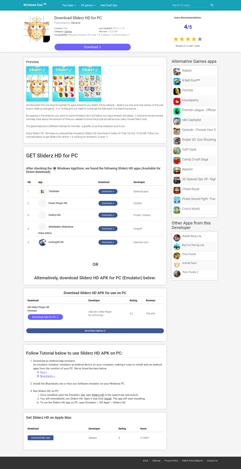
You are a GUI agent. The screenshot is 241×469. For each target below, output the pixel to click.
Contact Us (212, 460)
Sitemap (156, 460)
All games (87, 5)
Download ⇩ (92, 47)
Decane (75, 23)
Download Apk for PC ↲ (45, 317)
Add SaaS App (109, 5)
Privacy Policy (171, 460)
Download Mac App (40, 438)
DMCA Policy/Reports (192, 460)
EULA (145, 460)
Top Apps (68, 5)
